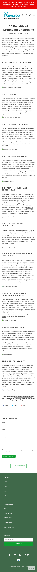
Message (4, 437)
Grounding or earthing (8, 38)
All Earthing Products (10, 496)
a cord (28, 305)
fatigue (22, 172)
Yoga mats (24, 301)
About (5, 481)
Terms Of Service (9, 527)
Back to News (20, 466)
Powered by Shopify (23, 566)
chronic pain (7, 48)
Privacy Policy (8, 522)
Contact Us (7, 486)
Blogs (5, 491)
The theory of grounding (24, 40)
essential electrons (26, 78)
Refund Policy (8, 517)
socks (23, 314)
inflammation (22, 46)
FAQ (5, 508)
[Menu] (34, 15)
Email (3, 429)
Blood (24, 124)
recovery (17, 162)
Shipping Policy (8, 513)
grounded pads (18, 200)
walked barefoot (22, 66)
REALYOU (15, 566)
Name (3, 422)
